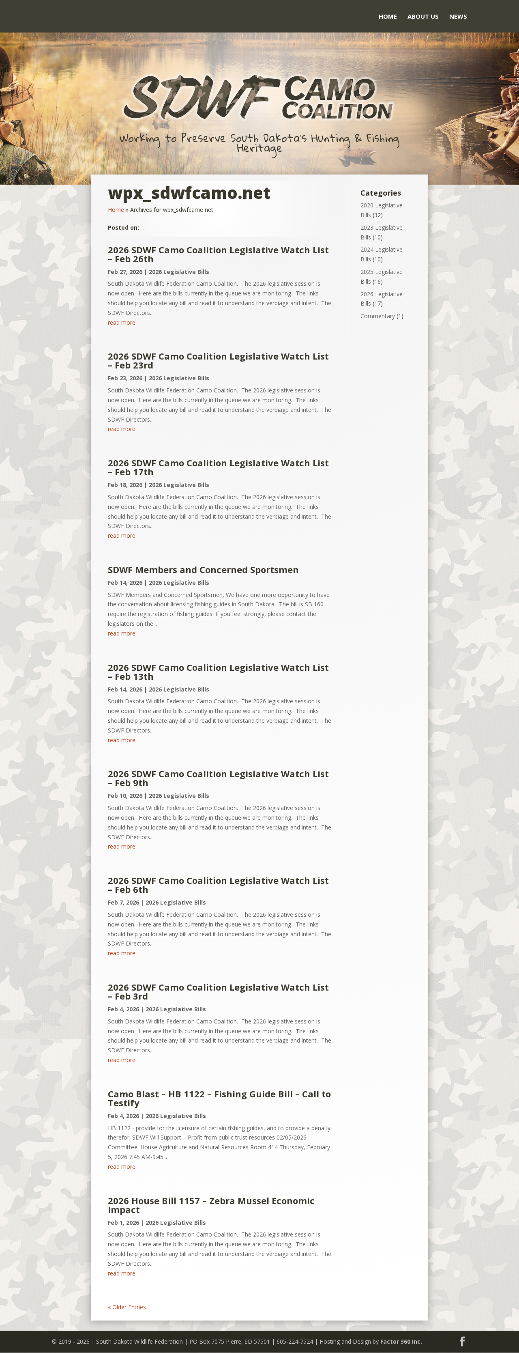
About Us (423, 16)
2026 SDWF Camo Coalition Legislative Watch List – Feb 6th (218, 884)
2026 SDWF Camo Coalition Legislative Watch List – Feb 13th (218, 671)
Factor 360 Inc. (401, 1341)
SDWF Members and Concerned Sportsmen (203, 569)
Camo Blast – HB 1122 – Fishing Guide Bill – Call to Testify (219, 1098)
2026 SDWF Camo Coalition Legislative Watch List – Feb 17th (218, 467)
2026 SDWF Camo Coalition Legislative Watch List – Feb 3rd (218, 991)
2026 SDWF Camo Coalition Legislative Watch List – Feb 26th (218, 254)
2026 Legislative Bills (179, 272)
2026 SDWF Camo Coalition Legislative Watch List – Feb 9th (218, 778)
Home (388, 16)
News (458, 16)
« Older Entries (127, 1307)
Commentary (377, 316)
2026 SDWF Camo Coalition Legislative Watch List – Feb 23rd (218, 360)
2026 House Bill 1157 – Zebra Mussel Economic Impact (211, 1204)
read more (121, 322)
